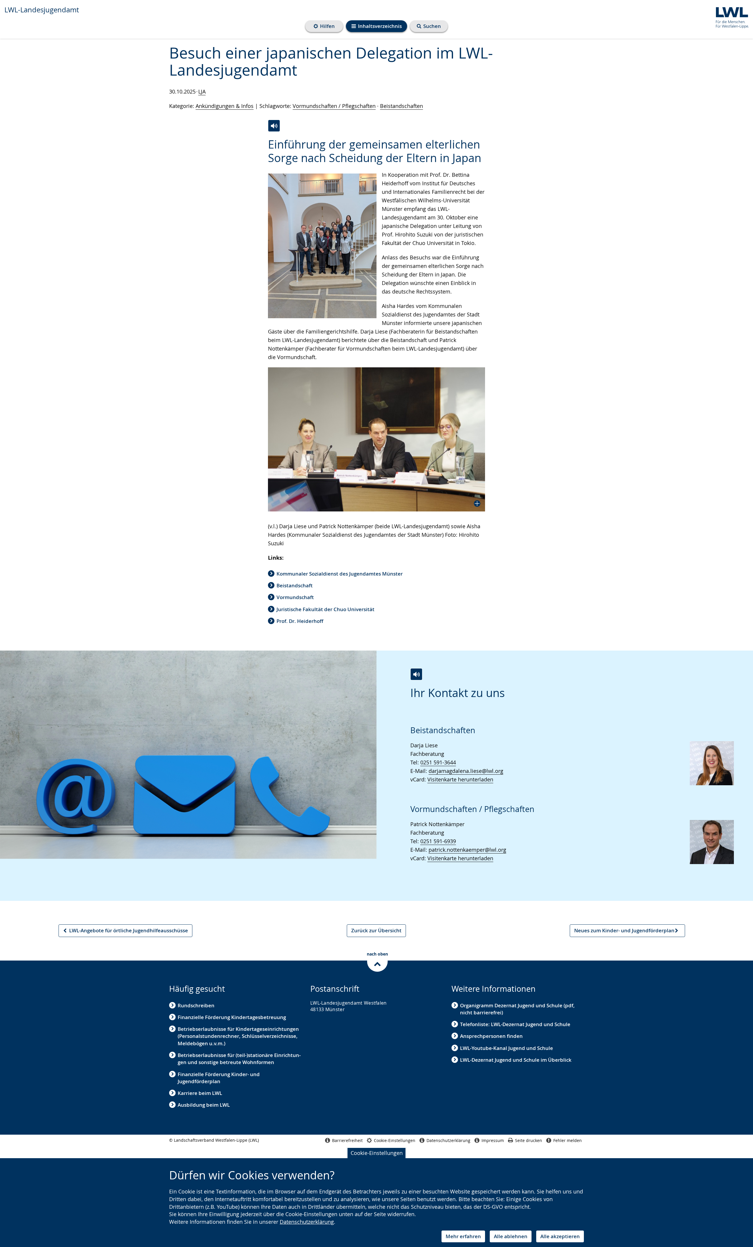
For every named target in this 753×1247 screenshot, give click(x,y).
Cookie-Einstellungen (377, 1152)
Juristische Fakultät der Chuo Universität (325, 609)
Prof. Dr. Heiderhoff (299, 621)
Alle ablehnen (510, 1236)
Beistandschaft (294, 585)
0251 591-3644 (438, 762)
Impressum (493, 1140)
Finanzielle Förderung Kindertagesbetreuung (232, 1017)
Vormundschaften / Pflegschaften (334, 105)
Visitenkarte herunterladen (460, 779)
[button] (376, 439)
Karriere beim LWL (200, 1093)
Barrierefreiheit (347, 1140)
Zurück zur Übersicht (376, 930)
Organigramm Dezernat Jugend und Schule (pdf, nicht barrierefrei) (517, 1009)
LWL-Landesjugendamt (41, 9)
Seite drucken (528, 1140)
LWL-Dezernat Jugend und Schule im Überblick (516, 1059)
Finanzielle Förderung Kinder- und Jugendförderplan (219, 1078)
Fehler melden (567, 1140)
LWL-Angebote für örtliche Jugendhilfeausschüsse (125, 932)
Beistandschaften (401, 105)
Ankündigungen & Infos (225, 105)
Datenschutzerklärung (307, 1221)
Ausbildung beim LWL (204, 1104)
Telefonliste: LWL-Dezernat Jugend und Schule (515, 1024)
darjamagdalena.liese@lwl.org (466, 770)
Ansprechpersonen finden (491, 1036)
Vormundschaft (295, 597)
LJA (202, 91)
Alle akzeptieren (560, 1236)
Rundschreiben (196, 1005)
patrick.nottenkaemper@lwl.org (467, 849)
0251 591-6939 (438, 841)
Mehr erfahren (463, 1236)
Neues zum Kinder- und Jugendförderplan (624, 932)
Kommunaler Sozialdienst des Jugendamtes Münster (339, 573)
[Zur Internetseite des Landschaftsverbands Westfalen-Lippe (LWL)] (730, 16)
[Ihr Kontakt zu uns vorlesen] (416, 674)
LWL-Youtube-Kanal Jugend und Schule (506, 1048)
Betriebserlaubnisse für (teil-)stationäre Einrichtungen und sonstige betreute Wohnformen (239, 1059)
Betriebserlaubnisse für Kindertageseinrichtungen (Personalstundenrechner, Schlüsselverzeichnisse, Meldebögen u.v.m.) (238, 1036)
